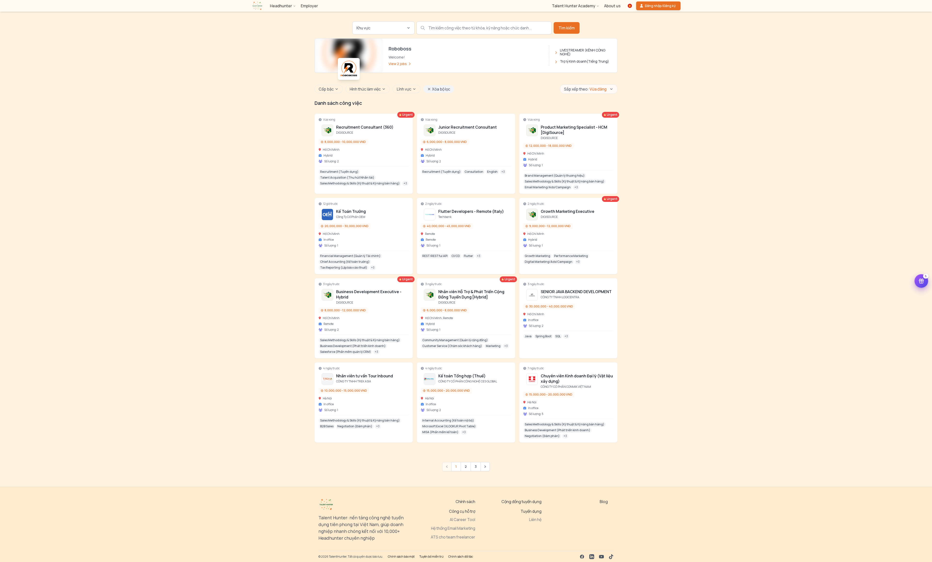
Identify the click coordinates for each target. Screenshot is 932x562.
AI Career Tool (462, 519)
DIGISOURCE (344, 133)
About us (612, 5)
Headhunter (281, 5)
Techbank (444, 217)
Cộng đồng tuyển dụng (521, 501)
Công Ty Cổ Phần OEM (350, 217)
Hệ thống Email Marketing (453, 528)
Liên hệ (535, 519)
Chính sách (465, 501)
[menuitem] (257, 6)
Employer (309, 5)
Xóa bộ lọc (441, 89)
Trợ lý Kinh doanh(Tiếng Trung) (584, 61)
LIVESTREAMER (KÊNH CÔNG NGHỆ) (582, 52)
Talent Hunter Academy (573, 5)
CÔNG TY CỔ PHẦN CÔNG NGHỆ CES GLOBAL (467, 381)
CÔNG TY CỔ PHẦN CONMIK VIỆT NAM (566, 387)
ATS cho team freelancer (453, 537)
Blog (604, 501)
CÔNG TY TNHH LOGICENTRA (560, 297)
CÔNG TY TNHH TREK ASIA (353, 381)
